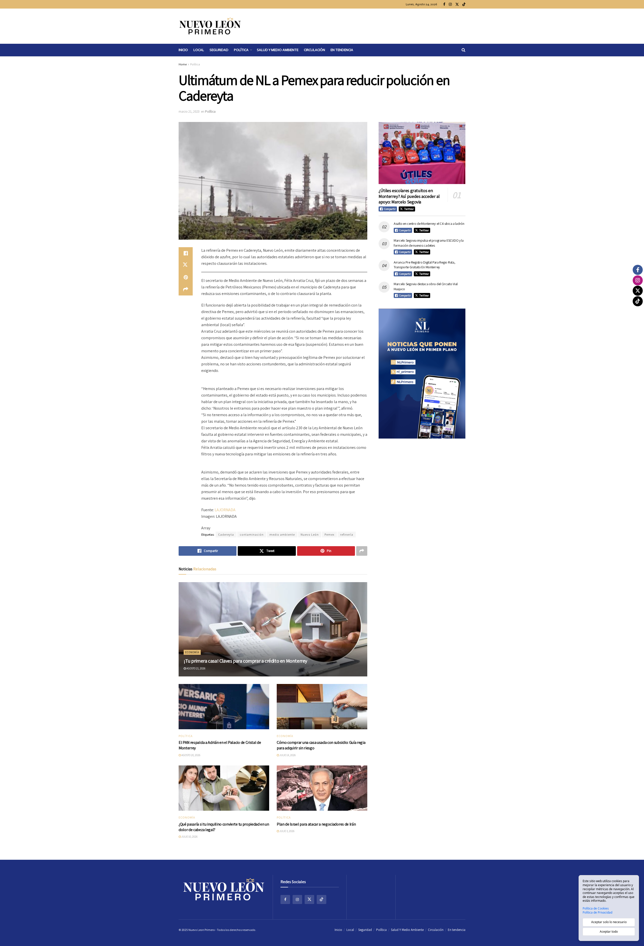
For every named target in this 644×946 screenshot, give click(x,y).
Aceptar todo (609, 931)
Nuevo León (310, 534)
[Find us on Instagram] (450, 4)
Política (241, 50)
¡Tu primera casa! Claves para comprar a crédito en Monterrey (245, 661)
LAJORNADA (225, 509)
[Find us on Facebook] (444, 4)
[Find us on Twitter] (457, 4)
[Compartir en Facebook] (186, 253)
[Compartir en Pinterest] (186, 277)
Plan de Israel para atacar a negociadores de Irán (316, 824)
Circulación (314, 50)
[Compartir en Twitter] (186, 265)
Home (183, 64)
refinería (346, 534)
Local (198, 50)
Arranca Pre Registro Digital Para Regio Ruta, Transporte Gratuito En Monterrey (424, 265)
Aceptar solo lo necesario (609, 922)
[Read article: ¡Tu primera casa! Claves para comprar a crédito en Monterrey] (273, 629)
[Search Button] (463, 50)
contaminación (252, 534)
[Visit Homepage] (210, 26)
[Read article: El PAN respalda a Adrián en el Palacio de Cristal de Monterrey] (224, 706)
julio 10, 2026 (189, 836)
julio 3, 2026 (286, 831)
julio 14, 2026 (287, 755)
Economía (192, 652)
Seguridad (219, 50)
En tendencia (342, 50)
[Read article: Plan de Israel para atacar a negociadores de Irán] (322, 788)
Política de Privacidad (597, 913)
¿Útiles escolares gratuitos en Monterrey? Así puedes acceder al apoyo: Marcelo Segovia (409, 196)
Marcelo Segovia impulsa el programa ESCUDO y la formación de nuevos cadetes (429, 243)
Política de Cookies (596, 909)
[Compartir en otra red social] (186, 289)
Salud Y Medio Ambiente (277, 50)
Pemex (329, 534)
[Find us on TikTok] (463, 4)
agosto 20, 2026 (190, 755)
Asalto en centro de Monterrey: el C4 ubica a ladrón (429, 223)
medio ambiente (282, 534)
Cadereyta (226, 534)
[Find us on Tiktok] (321, 899)
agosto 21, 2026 (195, 668)
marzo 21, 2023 (189, 111)
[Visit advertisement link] (422, 374)
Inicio (183, 50)
